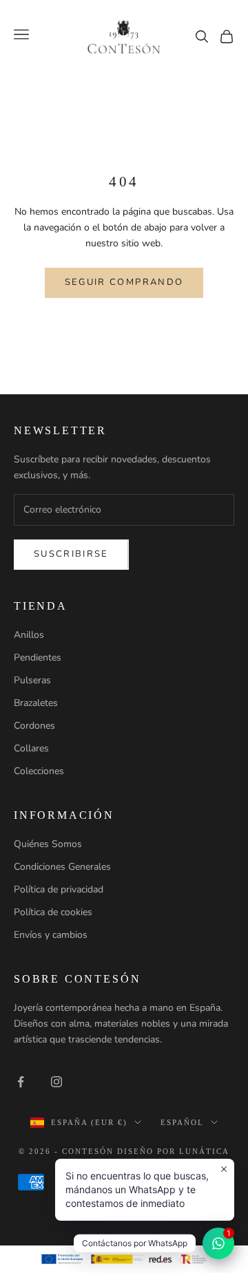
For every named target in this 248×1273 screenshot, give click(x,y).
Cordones (34, 725)
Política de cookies (53, 912)
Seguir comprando (124, 282)
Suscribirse (71, 554)
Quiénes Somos (48, 844)
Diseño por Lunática (173, 1151)
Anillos (29, 634)
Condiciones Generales (62, 866)
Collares (31, 748)
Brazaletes (36, 702)
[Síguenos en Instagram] (56, 1082)
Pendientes (37, 657)
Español (182, 1122)
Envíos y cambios (50, 934)
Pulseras (32, 680)
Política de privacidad (58, 889)
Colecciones (39, 771)
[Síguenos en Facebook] (21, 1082)
